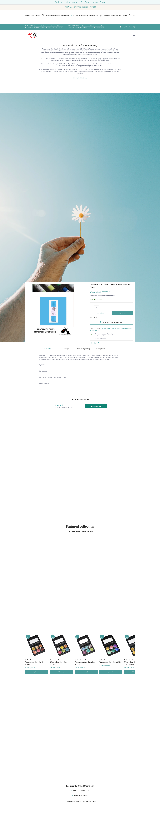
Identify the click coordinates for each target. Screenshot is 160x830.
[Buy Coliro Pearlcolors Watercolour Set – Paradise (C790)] (86, 645)
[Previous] (78, 677)
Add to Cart (100, 313)
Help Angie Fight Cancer (80, 78)
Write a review (96, 406)
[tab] (47, 349)
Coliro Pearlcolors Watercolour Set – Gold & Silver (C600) (133, 662)
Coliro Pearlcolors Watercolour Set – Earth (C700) (34, 662)
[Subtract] (92, 307)
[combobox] (113, 26)
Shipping (100, 295)
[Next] (82, 677)
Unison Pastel (94, 318)
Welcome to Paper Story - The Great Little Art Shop (80, 2)
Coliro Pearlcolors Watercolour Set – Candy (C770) (59, 662)
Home (91, 328)
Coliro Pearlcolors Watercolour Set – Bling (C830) (110, 661)
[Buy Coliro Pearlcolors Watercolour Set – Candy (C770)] (61, 645)
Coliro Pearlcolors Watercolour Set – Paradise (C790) (85, 662)
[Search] (120, 26)
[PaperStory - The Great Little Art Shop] (32, 35)
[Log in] (134, 27)
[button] (91, 342)
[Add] (101, 307)
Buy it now (122, 313)
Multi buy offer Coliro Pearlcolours (100, 15)
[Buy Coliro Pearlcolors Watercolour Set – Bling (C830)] (110, 645)
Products (97, 328)
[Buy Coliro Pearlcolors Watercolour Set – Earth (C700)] (36, 645)
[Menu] (133, 35)
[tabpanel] (80, 371)
